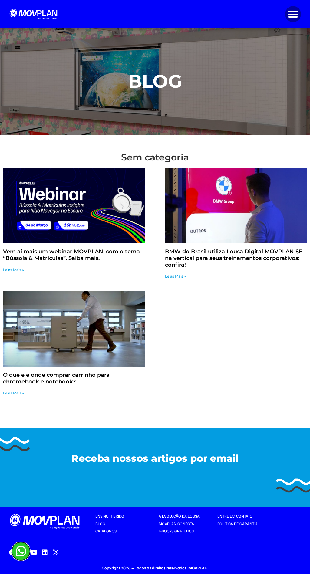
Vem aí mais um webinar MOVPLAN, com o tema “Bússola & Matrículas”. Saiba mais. (71, 255)
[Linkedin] (45, 552)
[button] (293, 14)
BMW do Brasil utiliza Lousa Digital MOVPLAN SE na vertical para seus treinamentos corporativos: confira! (233, 258)
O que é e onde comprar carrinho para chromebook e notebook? (56, 378)
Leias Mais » (13, 270)
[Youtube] (34, 552)
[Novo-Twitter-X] (56, 552)
